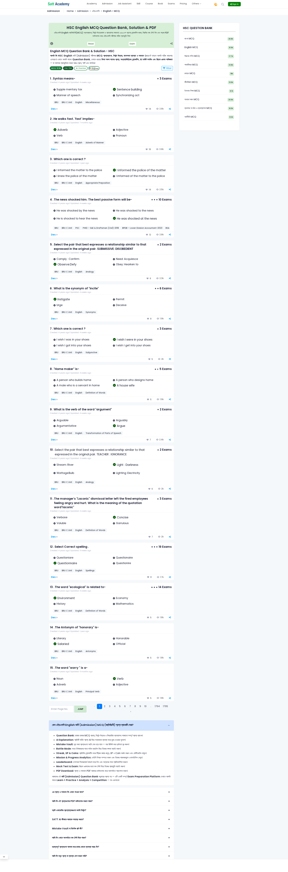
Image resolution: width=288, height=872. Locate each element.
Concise (122, 517)
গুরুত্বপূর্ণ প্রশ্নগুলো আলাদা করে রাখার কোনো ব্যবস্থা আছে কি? (75, 846)
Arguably (122, 420)
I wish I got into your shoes (74, 345)
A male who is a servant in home (78, 385)
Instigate (63, 299)
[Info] (51, 44)
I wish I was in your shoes (73, 339)
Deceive (121, 305)
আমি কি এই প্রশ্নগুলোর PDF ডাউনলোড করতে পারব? (72, 801)
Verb (60, 135)
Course (149, 3)
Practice (82, 68)
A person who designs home (134, 380)
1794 (157, 706)
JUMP (80, 709)
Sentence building (129, 89)
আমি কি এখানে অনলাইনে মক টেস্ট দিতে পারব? (69, 837)
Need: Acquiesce (127, 259)
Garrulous (122, 523)
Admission (107, 3)
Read (91, 43)
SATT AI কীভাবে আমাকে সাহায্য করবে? (68, 819)
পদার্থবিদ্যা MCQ (191, 64)
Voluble (61, 523)
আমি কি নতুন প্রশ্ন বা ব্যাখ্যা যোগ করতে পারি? (69, 855)
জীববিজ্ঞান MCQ (191, 82)
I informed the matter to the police (79, 170)
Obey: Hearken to (127, 264)
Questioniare (65, 557)
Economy (122, 598)
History (61, 604)
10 (145, 706)
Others (196, 3)
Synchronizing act (127, 95)
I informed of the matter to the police (140, 176)
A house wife (126, 385)
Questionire (123, 563)
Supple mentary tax (69, 89)
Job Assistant (125, 3)
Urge (60, 305)
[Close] (4, 856)
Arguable (62, 420)
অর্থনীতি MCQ (190, 116)
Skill (138, 3)
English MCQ (191, 47)
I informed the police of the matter (141, 170)
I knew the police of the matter (77, 176)
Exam (132, 43)
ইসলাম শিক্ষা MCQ (192, 90)
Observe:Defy (66, 264)
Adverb (62, 130)
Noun (60, 678)
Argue (121, 426)
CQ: (68, 68)
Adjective (122, 130)
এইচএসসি (96, 11)
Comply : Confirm (68, 259)
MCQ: (56, 68)
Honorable (122, 638)
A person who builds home (74, 380)
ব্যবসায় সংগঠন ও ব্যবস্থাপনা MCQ (198, 108)
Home (70, 11)
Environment (66, 598)
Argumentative (66, 426)
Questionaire (124, 557)
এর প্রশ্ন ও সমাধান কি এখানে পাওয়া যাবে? (68, 792)
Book (160, 3)
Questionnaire (67, 563)
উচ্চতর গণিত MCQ (192, 56)
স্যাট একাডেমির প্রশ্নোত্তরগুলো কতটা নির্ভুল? (69, 810)
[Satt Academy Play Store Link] (93, 68)
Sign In (235, 4)
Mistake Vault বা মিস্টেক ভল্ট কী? (67, 828)
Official (120, 644)
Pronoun (121, 135)
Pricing (183, 3)
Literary (61, 638)
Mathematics (125, 604)
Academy (92, 3)
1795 (165, 706)
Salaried (63, 644)
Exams (171, 3)
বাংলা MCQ (189, 38)
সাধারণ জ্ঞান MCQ (191, 99)
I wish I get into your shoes (133, 345)
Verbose (62, 517)
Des (53, 109)
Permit (120, 299)
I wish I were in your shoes (134, 340)
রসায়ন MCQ (189, 73)
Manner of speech (68, 95)
